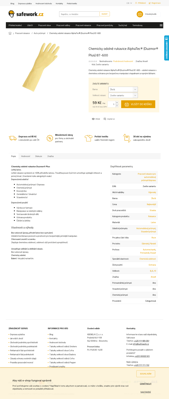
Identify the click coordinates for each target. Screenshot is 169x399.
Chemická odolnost (148, 259)
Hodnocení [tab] (25, 156)
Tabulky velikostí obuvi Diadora (62, 354)
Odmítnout (145, 384)
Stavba (153, 210)
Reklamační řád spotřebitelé (22, 350)
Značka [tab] (50, 156)
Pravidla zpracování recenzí (21, 362)
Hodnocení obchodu (44, 3)
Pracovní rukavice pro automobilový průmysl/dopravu (147, 177)
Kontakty (59, 3)
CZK (128, 3)
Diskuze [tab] (38, 156)
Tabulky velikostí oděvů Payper (62, 362)
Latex (153, 222)
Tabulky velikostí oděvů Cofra (61, 358)
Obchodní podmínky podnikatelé (23, 346)
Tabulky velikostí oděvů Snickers (63, 346)
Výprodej (152, 192)
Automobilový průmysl (146, 228)
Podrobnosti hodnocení (123, 61)
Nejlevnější (151, 204)
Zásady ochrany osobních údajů (23, 358)
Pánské (153, 244)
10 (155, 271)
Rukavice (152, 216)
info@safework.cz (141, 344)
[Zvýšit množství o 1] (117, 102)
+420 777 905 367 (141, 340)
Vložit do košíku (141, 104)
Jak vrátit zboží (16, 338)
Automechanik (149, 250)
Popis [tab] (13, 156)
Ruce (154, 238)
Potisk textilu (72, 3)
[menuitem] (15, 25)
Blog (12, 3)
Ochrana (152, 265)
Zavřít (106, 116)
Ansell (153, 277)
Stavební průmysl (148, 231)
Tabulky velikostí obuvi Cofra (61, 350)
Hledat (105, 13)
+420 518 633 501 (142, 356)
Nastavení (146, 392)
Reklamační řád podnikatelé (22, 354)
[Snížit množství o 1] (117, 105)
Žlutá (153, 198)
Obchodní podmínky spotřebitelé (24, 342)
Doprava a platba (25, 3)
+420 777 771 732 (141, 365)
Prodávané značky (57, 366)
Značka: (142, 61)
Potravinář (144, 253)
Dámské (145, 244)
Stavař (153, 253)
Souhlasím (145, 374)
